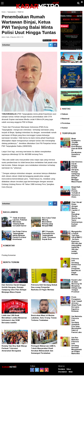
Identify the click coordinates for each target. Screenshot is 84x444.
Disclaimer (62, 372)
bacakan (48, 40)
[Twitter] (50, 45)
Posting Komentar (9, 255)
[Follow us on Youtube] (46, 370)
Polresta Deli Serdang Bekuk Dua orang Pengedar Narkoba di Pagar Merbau (44, 287)
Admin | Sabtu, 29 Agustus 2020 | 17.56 (12, 37)
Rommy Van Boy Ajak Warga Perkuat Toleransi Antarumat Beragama (14, 348)
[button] (82, 1)
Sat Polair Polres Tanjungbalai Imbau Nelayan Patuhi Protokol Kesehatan (20, 235)
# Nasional (64, 119)
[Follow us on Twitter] (37, 370)
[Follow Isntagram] (42, 370)
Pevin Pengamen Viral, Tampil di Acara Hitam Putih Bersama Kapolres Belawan (76, 304)
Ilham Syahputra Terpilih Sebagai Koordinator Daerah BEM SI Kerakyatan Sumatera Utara (76, 147)
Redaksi (61, 369)
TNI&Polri (20, 12)
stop (55, 40)
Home (3, 12)
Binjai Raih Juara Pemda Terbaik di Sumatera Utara (75, 192)
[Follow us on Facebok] (32, 370)
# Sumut (64, 128)
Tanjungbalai (11, 12)
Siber (68, 369)
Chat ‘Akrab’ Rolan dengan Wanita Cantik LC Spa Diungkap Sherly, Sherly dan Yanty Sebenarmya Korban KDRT (76, 214)
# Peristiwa (65, 123)
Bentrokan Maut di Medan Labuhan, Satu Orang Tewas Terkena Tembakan (44, 317)
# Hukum (64, 114)
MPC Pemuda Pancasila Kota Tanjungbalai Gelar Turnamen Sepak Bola (49, 235)
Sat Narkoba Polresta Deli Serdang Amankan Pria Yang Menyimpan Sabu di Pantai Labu (76, 324)
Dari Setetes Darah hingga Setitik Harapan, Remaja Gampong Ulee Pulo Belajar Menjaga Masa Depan (76, 172)
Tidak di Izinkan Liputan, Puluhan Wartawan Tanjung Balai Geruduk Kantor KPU (14, 223)
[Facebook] (55, 45)
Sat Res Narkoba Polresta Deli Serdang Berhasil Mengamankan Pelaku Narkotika (76, 346)
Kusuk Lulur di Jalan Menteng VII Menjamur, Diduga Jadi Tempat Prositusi (76, 286)
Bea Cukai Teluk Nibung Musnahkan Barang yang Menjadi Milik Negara (43, 223)
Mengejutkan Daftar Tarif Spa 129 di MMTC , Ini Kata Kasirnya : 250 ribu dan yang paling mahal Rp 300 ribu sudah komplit (76, 242)
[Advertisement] (29, 194)
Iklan (71, 372)
